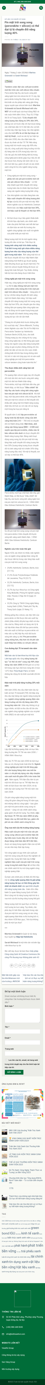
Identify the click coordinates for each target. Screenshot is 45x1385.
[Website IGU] (22, 7)
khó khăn (18, 1234)
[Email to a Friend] (25, 966)
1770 (11, 1188)
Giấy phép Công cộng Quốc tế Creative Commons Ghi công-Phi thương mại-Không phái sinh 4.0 (22, 954)
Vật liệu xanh (25, 1267)
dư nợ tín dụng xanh (24, 1224)
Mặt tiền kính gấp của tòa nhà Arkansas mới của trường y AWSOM (11, 978)
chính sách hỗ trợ (25, 1221)
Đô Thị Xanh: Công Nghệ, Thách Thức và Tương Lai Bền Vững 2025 (25, 1171)
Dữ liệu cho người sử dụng (15, 19)
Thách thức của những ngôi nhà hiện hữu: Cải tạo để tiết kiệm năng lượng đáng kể (25, 1197)
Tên (7, 1027)
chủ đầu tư (33, 1221)
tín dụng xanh (18, 1262)
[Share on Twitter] (20, 966)
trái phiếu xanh (31, 1251)
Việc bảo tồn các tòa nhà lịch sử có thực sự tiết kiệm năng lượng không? (33, 978)
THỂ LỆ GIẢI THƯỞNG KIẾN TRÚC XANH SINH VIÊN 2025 (26, 1163)
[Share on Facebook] (16, 966)
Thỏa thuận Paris (21, 671)
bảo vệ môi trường (14, 1221)
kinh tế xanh (30, 1233)
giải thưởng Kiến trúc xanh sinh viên (18, 1228)
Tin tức (19, 1252)
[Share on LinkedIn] (33, 966)
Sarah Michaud (21, 75)
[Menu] (4, 8)
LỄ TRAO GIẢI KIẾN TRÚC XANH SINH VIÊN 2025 (25, 1155)
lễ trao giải (5, 1241)
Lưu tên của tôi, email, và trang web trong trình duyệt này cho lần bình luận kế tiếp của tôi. (22, 1063)
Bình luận (9, 1006)
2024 (7, 1221)
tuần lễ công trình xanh (9, 1257)
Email (8, 1038)
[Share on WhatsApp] (12, 966)
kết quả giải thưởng (36, 1238)
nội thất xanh (9, 1246)
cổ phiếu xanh (13, 1224)
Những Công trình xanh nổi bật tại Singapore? (27, 1241)
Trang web (9, 1049)
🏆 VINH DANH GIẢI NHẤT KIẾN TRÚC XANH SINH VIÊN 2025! (25, 1139)
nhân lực (10, 1241)
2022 (3, 1221)
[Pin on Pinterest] (29, 966)
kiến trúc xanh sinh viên (19, 1237)
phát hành (21, 1245)
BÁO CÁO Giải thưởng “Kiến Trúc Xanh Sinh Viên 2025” (24, 1131)
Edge (32, 1224)
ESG (36, 1224)
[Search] (41, 8)
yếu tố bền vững (29, 1272)
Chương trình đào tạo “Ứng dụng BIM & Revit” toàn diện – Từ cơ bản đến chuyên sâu (26, 1180)
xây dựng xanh (20, 1272)
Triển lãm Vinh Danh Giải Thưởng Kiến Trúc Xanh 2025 (24, 1147)
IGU (29, 40)
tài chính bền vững (24, 1257)
